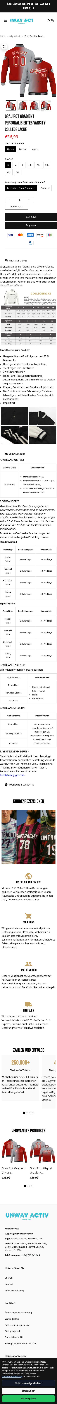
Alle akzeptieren (28, 1398)
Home (3, 36)
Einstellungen (28, 1390)
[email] (19, 1233)
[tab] (24, 1113)
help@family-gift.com (12, 775)
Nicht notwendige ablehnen (28, 1383)
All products (15, 36)
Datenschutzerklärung (12, 1376)
